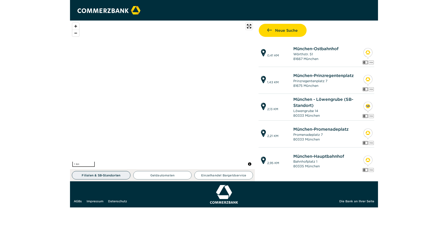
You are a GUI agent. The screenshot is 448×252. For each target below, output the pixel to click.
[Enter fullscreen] (249, 26)
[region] (162, 95)
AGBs (78, 201)
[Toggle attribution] (249, 164)
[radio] (101, 175)
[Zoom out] (75, 33)
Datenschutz (117, 201)
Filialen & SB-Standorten (101, 175)
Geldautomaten (162, 175)
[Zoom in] (75, 26)
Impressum (95, 201)
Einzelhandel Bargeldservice (223, 175)
